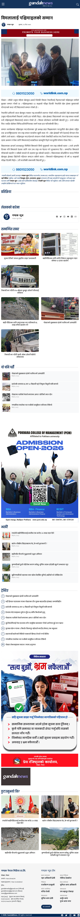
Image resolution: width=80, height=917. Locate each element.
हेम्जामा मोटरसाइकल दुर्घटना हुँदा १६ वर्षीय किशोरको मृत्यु (25, 612)
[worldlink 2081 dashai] (40, 93)
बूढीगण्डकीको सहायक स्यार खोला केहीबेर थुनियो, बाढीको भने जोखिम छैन (37, 575)
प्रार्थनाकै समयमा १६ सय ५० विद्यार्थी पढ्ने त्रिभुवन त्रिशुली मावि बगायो (35, 384)
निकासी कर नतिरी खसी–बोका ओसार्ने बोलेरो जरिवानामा (20, 356)
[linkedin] (72, 217)
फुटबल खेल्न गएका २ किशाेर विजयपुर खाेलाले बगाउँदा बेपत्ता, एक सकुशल (31, 628)
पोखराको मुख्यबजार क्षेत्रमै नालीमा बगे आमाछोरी (60, 322)
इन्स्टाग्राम (33, 178)
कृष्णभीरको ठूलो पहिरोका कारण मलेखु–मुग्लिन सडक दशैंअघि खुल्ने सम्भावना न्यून (40, 564)
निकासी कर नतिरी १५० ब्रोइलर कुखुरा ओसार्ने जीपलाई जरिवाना (20, 292)
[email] (75, 217)
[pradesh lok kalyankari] (39, 708)
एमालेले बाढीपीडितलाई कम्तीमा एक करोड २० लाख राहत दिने (33, 533)
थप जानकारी (46, 906)
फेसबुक (22, 178)
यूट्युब (38, 178)
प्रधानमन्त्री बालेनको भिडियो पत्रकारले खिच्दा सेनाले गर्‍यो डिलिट (27, 634)
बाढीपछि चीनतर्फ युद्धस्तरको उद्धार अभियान (27, 554)
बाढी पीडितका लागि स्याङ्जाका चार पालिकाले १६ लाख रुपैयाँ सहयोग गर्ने (20, 324)
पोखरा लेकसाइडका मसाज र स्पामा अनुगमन (21, 644)
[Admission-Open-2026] (39, 474)
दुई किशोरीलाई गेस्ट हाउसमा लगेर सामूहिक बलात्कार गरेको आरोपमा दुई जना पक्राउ (34, 623)
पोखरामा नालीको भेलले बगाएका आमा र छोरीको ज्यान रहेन (32, 394)
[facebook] (57, 217)
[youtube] (68, 217)
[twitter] (61, 217)
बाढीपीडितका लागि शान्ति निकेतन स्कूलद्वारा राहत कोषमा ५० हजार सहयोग (60, 259)
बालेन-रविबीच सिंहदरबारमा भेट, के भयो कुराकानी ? (29, 543)
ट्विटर (27, 178)
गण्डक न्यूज (17, 215)
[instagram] (64, 217)
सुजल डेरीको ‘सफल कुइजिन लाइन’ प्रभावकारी (20, 258)
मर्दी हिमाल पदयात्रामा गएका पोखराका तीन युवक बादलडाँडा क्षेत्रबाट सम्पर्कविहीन (33, 601)
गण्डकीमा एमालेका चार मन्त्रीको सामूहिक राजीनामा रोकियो (32, 405)
